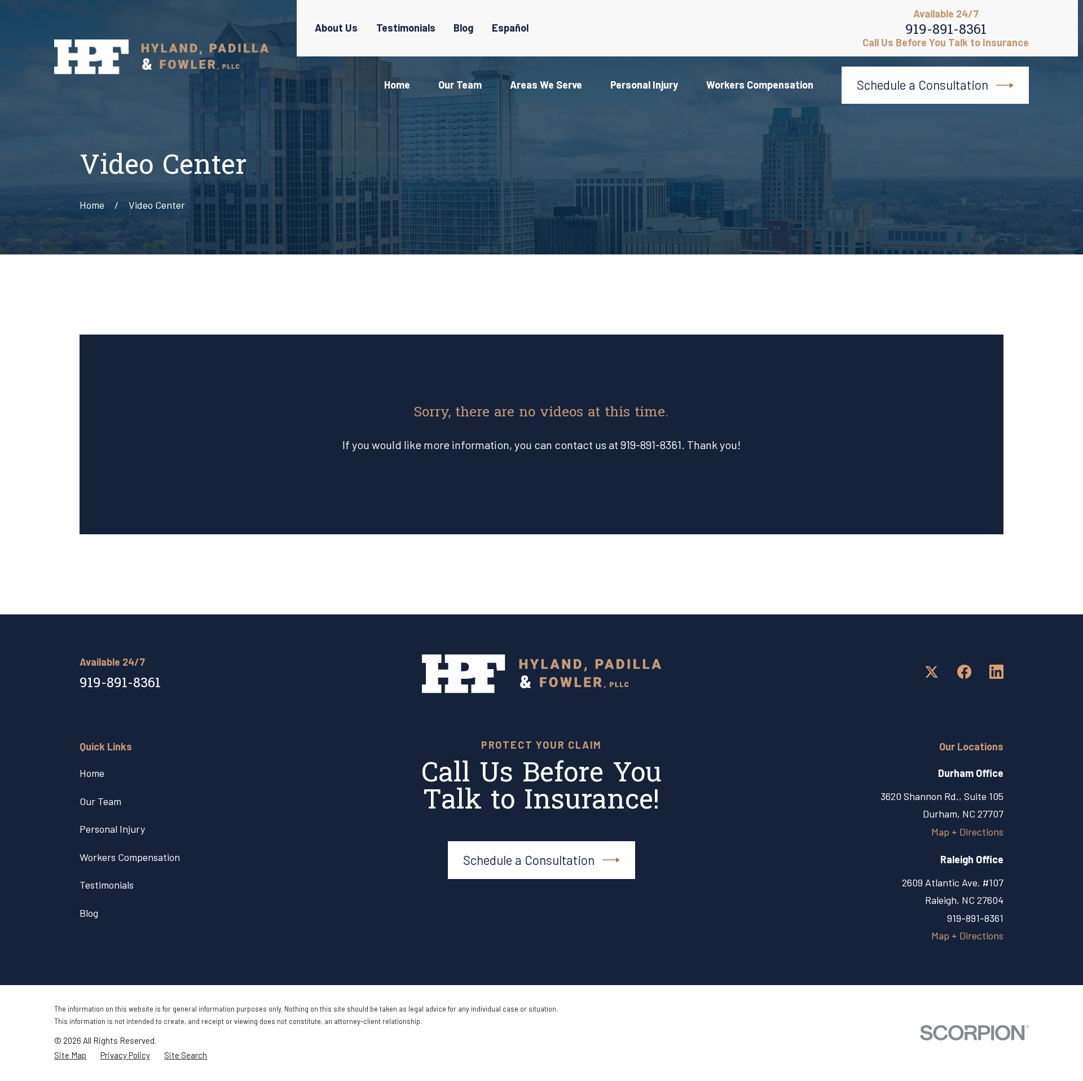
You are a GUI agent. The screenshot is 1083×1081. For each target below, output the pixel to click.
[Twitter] (931, 672)
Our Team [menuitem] (460, 84)
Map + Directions (967, 831)
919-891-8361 (946, 32)
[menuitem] (70, 1055)
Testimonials (405, 27)
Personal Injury (112, 829)
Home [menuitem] (397, 84)
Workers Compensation (130, 857)
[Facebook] (964, 672)
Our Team (100, 801)
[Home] (161, 56)
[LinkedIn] (996, 672)
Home (92, 773)
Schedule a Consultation (922, 85)
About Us (336, 27)
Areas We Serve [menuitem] (546, 84)
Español (510, 27)
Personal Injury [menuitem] (644, 84)
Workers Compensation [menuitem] (759, 84)
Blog (463, 27)
